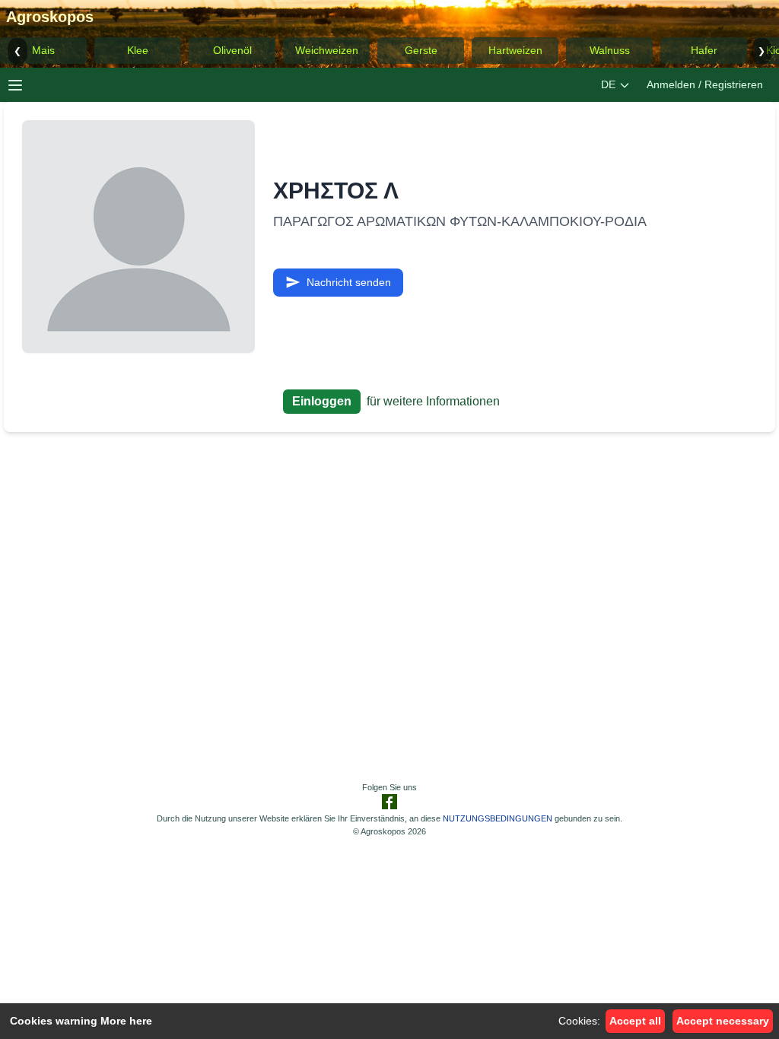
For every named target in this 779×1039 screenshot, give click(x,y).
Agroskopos (50, 16)
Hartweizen (515, 50)
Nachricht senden (349, 282)
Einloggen (321, 401)
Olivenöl (232, 50)
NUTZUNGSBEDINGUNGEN (497, 818)
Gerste (421, 50)
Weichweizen (326, 50)
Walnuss (610, 50)
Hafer (704, 50)
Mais (43, 50)
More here (126, 1021)
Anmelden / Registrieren (705, 84)
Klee (137, 50)
